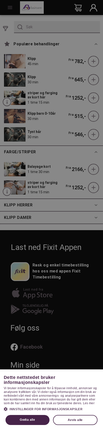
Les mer (88, 403)
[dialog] (51, 399)
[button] (51, 409)
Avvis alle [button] (75, 420)
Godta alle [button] (27, 419)
